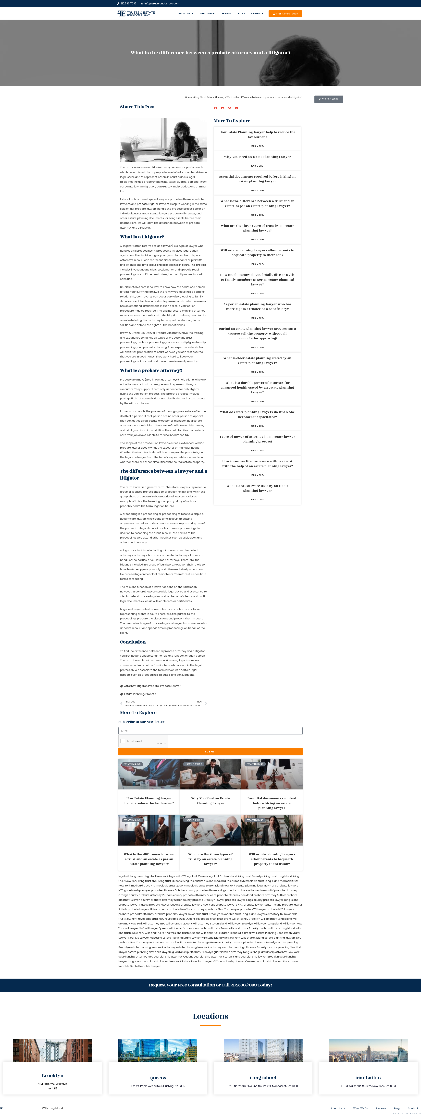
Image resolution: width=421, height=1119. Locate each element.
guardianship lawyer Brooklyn (260, 957)
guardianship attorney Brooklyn (192, 952)
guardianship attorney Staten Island (217, 957)
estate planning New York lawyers (150, 952)
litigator (142, 686)
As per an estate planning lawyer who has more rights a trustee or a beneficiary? (257, 306)
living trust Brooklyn (250, 876)
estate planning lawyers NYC (282, 938)
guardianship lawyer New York (162, 961)
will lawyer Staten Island (184, 928)
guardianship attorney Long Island (235, 952)
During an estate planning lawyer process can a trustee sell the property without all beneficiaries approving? (257, 333)
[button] (215, 108)
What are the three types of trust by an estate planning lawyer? (257, 228)
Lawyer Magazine (151, 938)
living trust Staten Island (197, 881)
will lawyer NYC (134, 928)
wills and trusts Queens (185, 933)
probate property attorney (136, 914)
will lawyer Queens (157, 928)
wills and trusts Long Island (278, 928)
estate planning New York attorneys (199, 947)
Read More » (257, 146)
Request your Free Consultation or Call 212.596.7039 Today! (210, 985)
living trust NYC (147, 881)
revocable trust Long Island (238, 914)
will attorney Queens (179, 923)
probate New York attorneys (187, 909)
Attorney (130, 686)
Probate (153, 686)
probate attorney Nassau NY (255, 890)
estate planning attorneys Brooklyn (210, 942)
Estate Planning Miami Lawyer (182, 938)
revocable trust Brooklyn (204, 914)
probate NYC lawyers (280, 909)
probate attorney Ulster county (171, 900)
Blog (241, 13)
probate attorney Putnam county (160, 895)
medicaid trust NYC (143, 885)
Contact (257, 13)
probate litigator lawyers (153, 204)
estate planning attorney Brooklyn (245, 947)
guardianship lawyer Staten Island (277, 961)
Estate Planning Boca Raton (274, 933)
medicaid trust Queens (171, 885)
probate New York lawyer (222, 909)
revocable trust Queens (180, 919)
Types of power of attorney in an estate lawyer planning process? (257, 439)
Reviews (227, 13)
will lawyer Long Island (268, 923)
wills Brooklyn (246, 933)
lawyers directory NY (270, 914)
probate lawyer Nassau (133, 905)
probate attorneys (182, 199)
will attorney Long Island (276, 919)
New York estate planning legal (243, 885)
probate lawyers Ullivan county (148, 909)
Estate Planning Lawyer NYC (200, 961)
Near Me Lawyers (150, 966)
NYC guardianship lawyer (134, 890)
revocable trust (206, 919)
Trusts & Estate (141, 12)
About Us (184, 13)
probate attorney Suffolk (269, 895)
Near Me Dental (128, 966)
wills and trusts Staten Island (219, 933)
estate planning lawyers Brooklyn (255, 942)
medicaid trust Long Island (262, 881)
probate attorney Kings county (216, 890)
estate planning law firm (138, 15)
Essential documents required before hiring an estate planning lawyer (257, 179)
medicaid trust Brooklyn (229, 881)
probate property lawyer (171, 914)
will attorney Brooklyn (246, 919)
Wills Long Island (52, 1108)
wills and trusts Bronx (214, 928)
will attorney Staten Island (210, 923)
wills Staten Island (252, 938)
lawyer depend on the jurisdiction (175, 587)
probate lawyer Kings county (243, 900)
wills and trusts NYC (157, 933)
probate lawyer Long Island (280, 900)
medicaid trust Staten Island (204, 885)
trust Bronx (224, 919)
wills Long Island (211, 938)
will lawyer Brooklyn (240, 923)
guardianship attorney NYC (135, 957)
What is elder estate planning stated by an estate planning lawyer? (257, 360)
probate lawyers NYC (229, 905)
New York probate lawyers (281, 885)
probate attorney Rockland (235, 895)
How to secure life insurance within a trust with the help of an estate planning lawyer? (257, 463)
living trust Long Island (278, 876)
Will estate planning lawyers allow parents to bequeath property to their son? (257, 253)
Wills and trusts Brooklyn (244, 928)
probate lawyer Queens (164, 905)
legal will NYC (177, 876)
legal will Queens (197, 876)
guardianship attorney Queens (173, 957)
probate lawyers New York (198, 905)
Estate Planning (134, 694)
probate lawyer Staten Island (262, 905)
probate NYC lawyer (253, 909)
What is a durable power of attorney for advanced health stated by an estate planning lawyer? (257, 387)
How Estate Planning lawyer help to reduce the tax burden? (257, 134)
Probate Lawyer (170, 686)
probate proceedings (151, 342)
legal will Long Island (131, 876)
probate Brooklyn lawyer (208, 900)
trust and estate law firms (170, 942)
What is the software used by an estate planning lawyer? (257, 488)
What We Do (207, 13)
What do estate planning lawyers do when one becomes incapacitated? (257, 414)
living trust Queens (170, 881)
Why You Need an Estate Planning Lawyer (257, 156)
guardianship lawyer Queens (237, 961)
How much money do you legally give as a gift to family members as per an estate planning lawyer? (257, 279)
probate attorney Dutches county (173, 890)
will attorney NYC (154, 923)
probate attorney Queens (199, 895)
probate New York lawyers (135, 942)
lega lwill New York (156, 876)
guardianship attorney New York (278, 952)
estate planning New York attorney (153, 947)
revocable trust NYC (151, 919)
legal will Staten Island (223, 876)
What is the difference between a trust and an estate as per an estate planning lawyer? (257, 203)
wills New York (231, 938)
